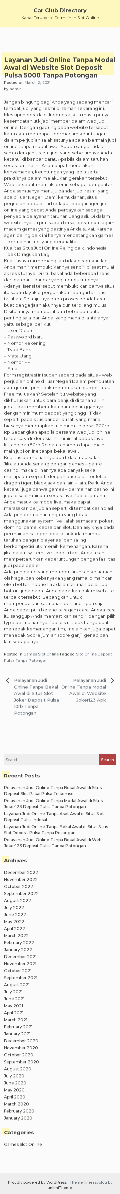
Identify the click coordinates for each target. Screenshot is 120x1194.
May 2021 (13, 1005)
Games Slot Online (41, 654)
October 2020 (18, 1054)
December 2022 (21, 872)
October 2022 (18, 886)
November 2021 (20, 963)
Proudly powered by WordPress (38, 1182)
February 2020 (19, 1110)
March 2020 (16, 1103)
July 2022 (14, 907)
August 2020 (17, 1068)
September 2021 (20, 977)
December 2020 (21, 1040)
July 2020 (14, 1075)
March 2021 (15, 1019)
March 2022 (16, 935)
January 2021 (17, 1033)
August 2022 (17, 900)
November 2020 (21, 1047)
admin (16, 89)
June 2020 (15, 1082)
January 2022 (18, 949)
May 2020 (14, 1089)
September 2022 (21, 893)
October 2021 (18, 970)
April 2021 (14, 1012)
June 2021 (14, 998)
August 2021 (17, 984)
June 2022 (15, 914)
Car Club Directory (60, 10)
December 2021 (20, 956)
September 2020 (21, 1061)
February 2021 (18, 1026)
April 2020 (14, 1096)
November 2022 (21, 879)
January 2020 (18, 1118)
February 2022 (19, 942)
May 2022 (14, 921)
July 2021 (13, 991)
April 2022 (14, 928)
